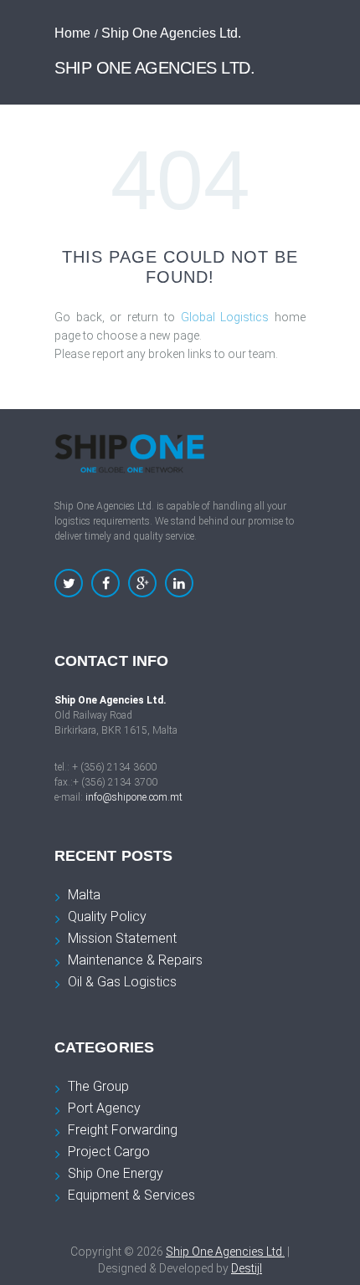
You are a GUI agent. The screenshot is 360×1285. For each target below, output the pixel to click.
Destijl (246, 1268)
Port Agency (104, 1108)
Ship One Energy (115, 1173)
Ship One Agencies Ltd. (225, 1251)
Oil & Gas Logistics (122, 982)
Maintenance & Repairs (135, 960)
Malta (84, 895)
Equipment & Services (131, 1195)
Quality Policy (107, 916)
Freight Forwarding (122, 1130)
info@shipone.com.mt (134, 797)
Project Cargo (109, 1152)
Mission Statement (122, 938)
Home (72, 33)
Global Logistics (225, 317)
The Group (98, 1086)
